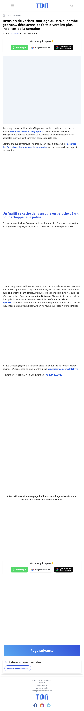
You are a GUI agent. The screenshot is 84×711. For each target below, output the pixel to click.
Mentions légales (42, 688)
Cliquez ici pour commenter (17, 668)
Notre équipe (42, 685)
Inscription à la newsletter (42, 680)
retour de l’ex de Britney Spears (26, 131)
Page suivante (42, 650)
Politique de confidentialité (42, 691)
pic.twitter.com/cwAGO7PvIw (63, 368)
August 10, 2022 (54, 374)
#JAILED (7, 302)
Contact (42, 683)
